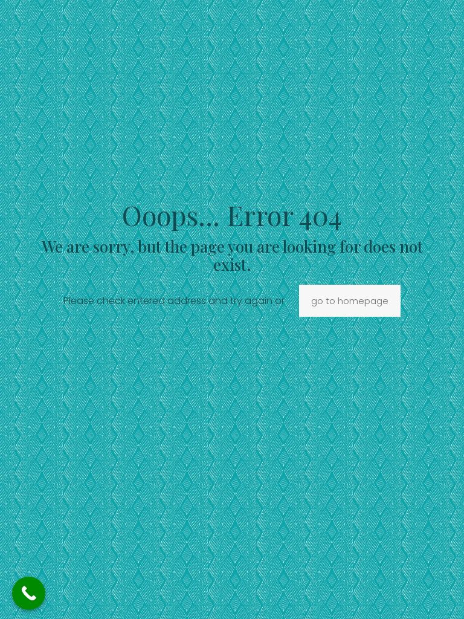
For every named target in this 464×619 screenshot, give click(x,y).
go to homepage (349, 300)
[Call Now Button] (28, 593)
